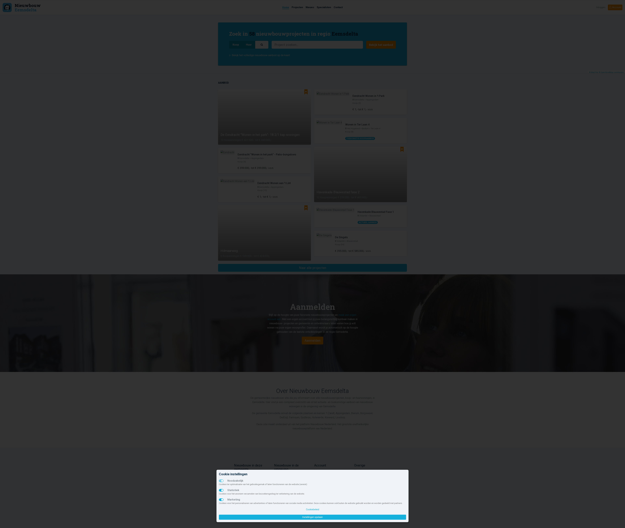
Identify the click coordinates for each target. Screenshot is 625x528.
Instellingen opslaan (312, 517)
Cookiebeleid (312, 509)
